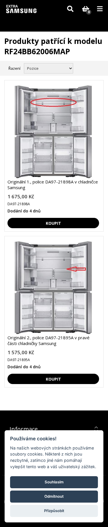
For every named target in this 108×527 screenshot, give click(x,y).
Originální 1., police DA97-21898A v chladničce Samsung (52, 184)
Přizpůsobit (54, 510)
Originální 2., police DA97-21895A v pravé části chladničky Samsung (48, 340)
